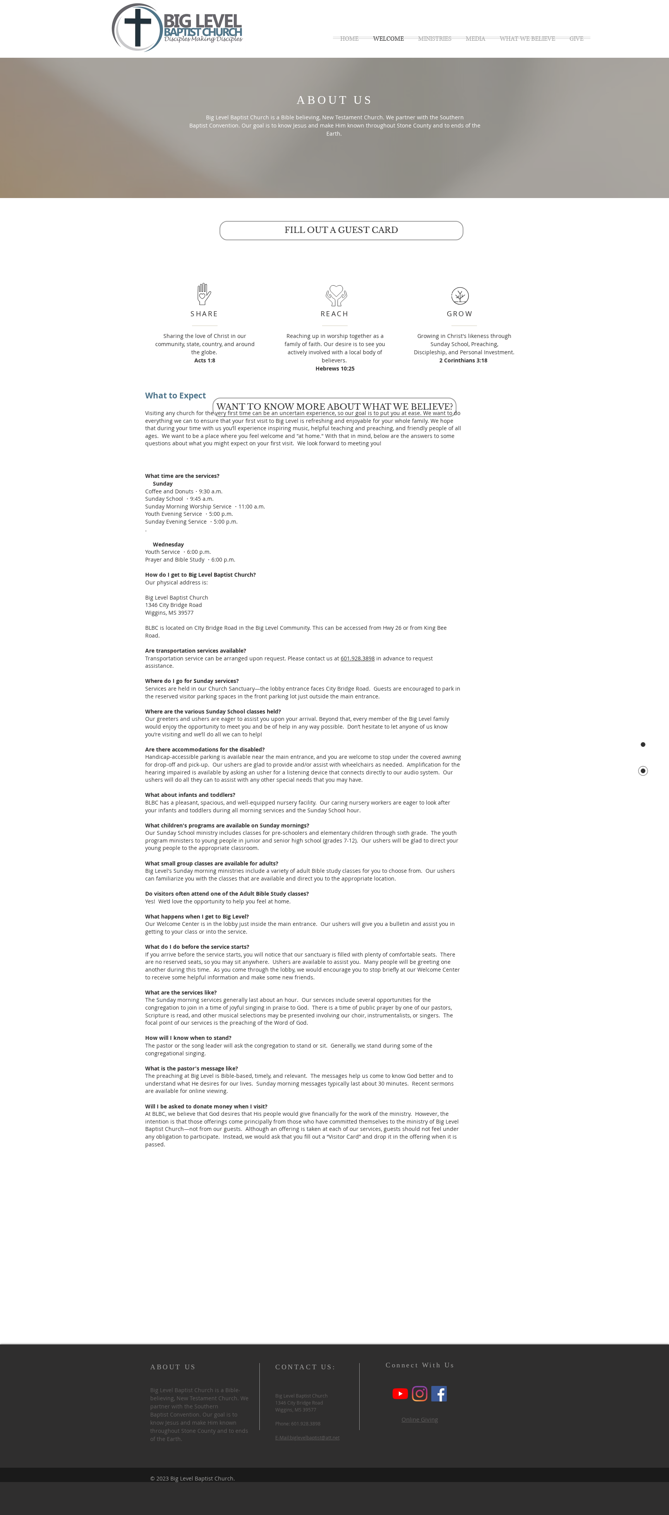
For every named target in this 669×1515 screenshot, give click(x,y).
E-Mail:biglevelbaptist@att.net (307, 1437)
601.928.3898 (358, 658)
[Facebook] (439, 1393)
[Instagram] (419, 1393)
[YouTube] (400, 1393)
